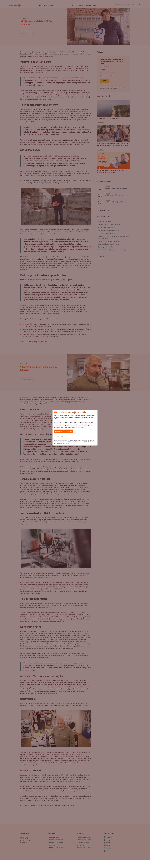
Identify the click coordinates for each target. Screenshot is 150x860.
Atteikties (69, 431)
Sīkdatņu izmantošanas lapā (78, 427)
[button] (75, 437)
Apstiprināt (58, 431)
